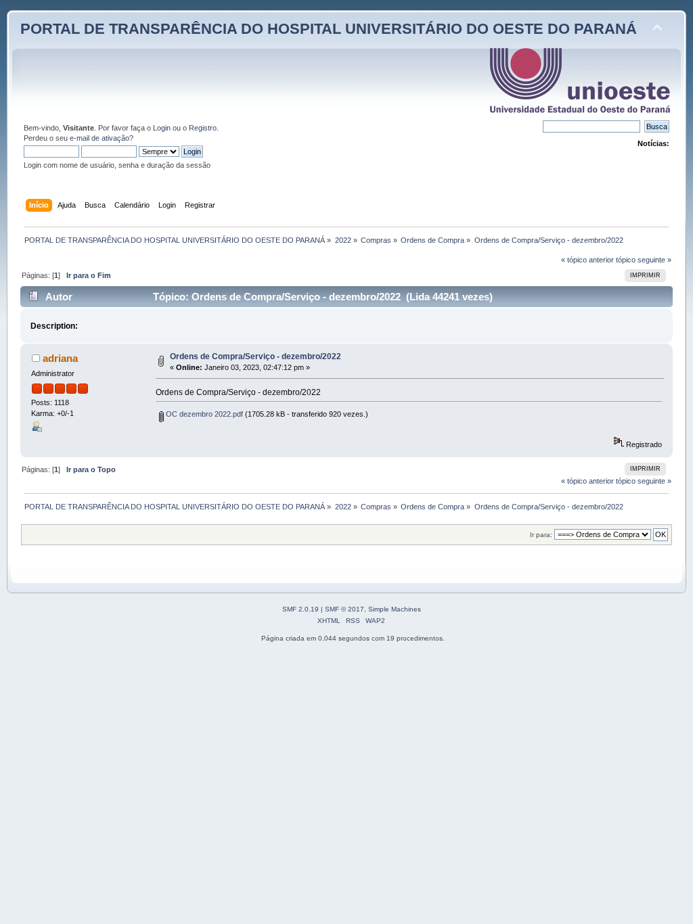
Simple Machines (394, 609)
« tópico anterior (587, 260)
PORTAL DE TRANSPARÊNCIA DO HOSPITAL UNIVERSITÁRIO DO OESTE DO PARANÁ (328, 28)
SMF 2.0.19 (300, 609)
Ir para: (541, 534)
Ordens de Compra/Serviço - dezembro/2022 (255, 356)
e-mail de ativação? (101, 138)
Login (162, 128)
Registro (203, 128)
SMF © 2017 (344, 609)
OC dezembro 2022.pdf (203, 414)
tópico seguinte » (643, 260)
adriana (60, 358)
